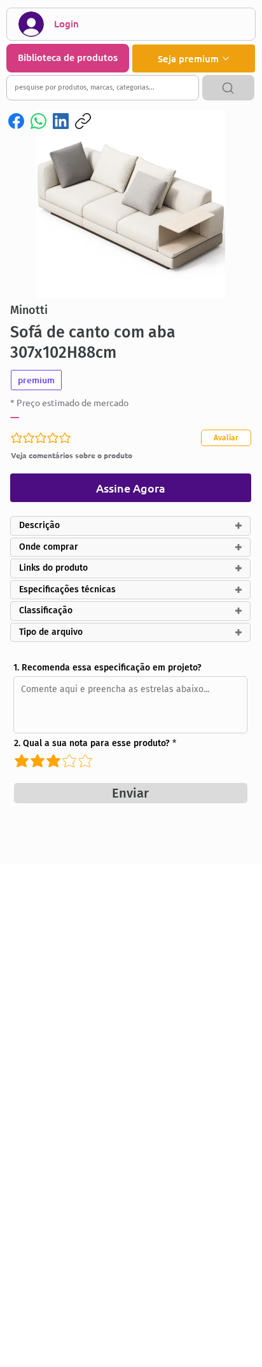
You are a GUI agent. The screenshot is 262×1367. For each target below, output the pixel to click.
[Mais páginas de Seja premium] (226, 58)
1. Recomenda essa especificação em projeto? (107, 667)
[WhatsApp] (38, 121)
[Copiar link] (83, 121)
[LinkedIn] (61, 121)
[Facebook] (16, 121)
